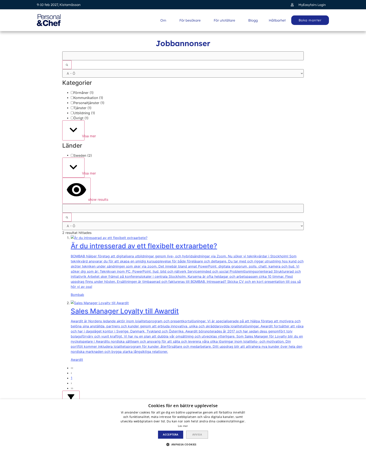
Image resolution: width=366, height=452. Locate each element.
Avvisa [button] (197, 434)
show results (89, 199)
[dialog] (183, 425)
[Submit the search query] (67, 64)
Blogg (253, 20)
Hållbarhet (277, 20)
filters (78, 401)
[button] (308, 4)
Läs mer (183, 426)
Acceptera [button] (170, 434)
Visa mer (83, 136)
